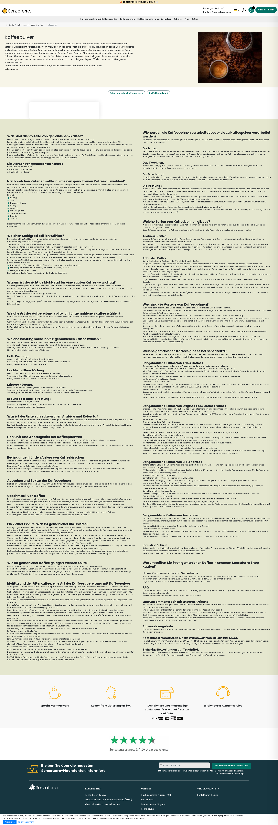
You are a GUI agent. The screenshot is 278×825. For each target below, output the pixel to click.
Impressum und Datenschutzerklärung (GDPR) (108, 799)
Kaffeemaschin (200, 617)
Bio (20, 538)
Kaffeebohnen (127, 19)
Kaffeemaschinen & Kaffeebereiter (98, 19)
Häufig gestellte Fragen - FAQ (156, 795)
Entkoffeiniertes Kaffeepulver (125, 93)
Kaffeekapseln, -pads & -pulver (154, 19)
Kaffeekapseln (42, 152)
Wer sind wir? (147, 799)
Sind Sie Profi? (266, 9)
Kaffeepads (220, 536)
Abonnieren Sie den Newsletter (231, 765)
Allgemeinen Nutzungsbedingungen (227, 771)
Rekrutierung (147, 808)
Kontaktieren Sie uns (95, 795)
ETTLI (159, 465)
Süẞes (195, 19)
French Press (109, 257)
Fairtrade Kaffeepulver (260, 548)
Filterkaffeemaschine (72, 639)
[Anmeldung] (244, 10)
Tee (187, 19)
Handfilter (47, 268)
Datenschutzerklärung (233, 773)
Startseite (10, 25)
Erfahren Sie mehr (26, 822)
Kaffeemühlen (171, 339)
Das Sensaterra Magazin (153, 804)
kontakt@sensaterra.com (217, 12)
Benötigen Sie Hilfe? (213, 8)
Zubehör (178, 19)
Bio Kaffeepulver (157, 93)
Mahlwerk (41, 147)
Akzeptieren (10, 822)
